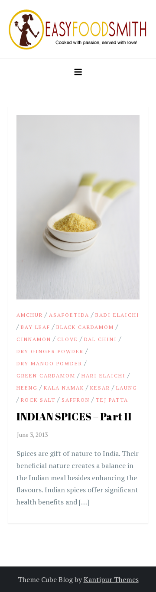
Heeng (27, 387)
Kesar (100, 387)
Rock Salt (38, 400)
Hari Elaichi (103, 375)
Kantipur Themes (111, 579)
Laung (126, 387)
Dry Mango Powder (49, 363)
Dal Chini (100, 339)
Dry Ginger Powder (50, 351)
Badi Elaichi (117, 315)
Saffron (76, 400)
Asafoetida (69, 315)
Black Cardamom (85, 327)
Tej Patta (112, 400)
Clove (67, 339)
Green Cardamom (45, 375)
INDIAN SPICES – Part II (74, 416)
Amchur (29, 315)
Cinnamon (33, 339)
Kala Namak (64, 387)
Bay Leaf (35, 327)
